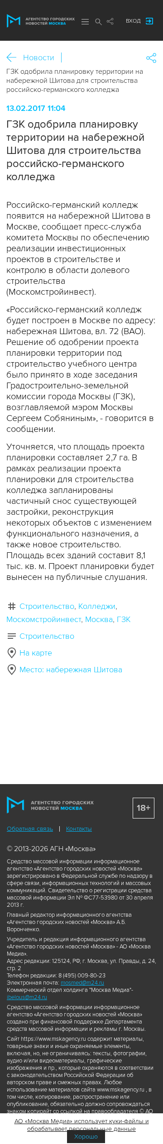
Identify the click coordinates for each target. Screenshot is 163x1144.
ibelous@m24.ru (27, 997)
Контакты (79, 829)
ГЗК (124, 619)
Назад (14, 58)
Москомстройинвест (43, 619)
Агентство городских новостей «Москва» (41, 20)
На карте (35, 653)
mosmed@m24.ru (82, 982)
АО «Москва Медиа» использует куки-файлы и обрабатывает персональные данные (81, 1125)
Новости (38, 57)
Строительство (46, 606)
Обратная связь (30, 829)
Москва (99, 619)
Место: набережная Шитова (70, 670)
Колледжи (96, 606)
